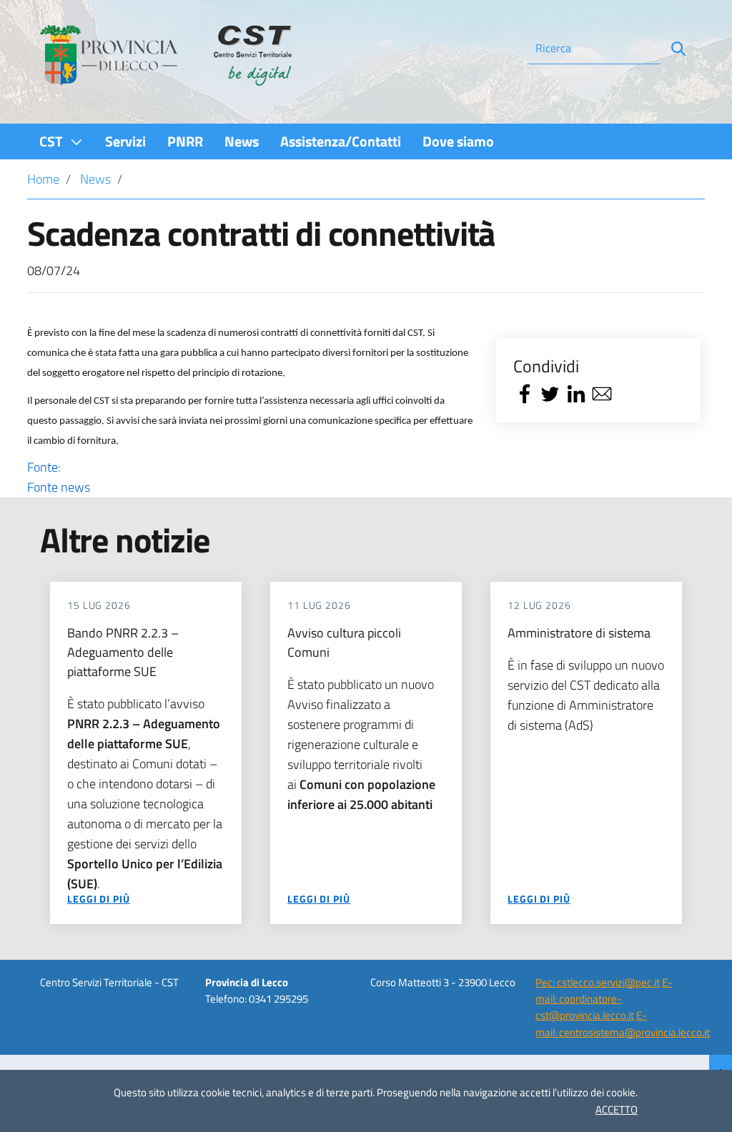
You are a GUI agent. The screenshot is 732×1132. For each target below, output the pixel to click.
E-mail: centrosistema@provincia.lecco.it (622, 1023)
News (95, 179)
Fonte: (58, 477)
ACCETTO (616, 1109)
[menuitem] (61, 141)
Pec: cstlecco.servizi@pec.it (597, 982)
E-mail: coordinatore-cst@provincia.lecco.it (604, 999)
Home (43, 179)
